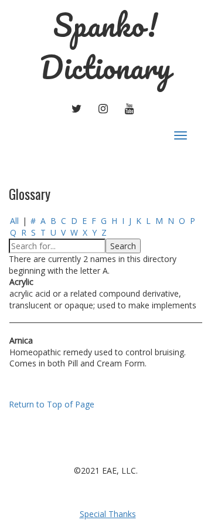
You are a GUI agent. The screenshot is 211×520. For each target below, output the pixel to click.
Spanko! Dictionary (105, 46)
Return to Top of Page (51, 404)
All (14, 220)
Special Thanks (108, 513)
